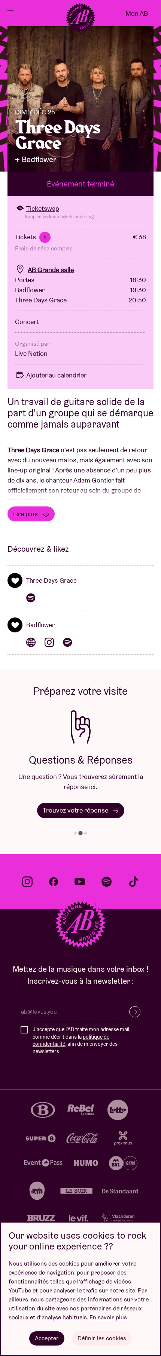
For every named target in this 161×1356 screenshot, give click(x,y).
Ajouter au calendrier (56, 375)
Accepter (47, 1338)
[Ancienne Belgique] (80, 18)
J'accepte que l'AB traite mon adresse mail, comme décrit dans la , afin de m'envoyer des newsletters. (81, 1040)
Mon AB (136, 13)
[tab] (75, 833)
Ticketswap (42, 208)
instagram (27, 881)
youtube (80, 881)
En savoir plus (108, 1317)
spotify (106, 881)
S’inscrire (134, 1011)
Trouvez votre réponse (76, 810)
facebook (53, 881)
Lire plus (26, 513)
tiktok (133, 881)
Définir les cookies (102, 1338)
